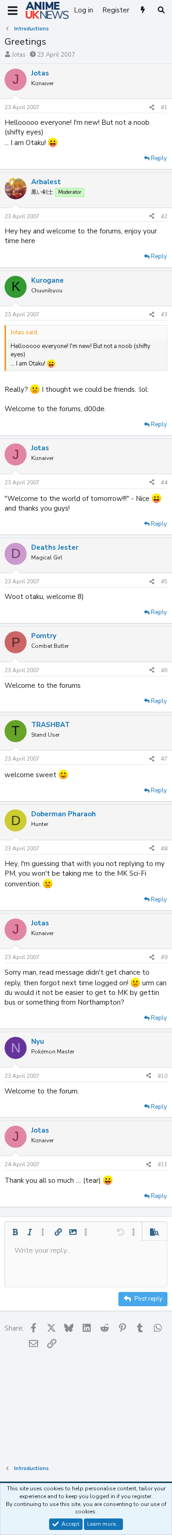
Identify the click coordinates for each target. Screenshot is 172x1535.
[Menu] (12, 10)
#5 (164, 581)
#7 (164, 758)
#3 (164, 314)
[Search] (161, 10)
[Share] (152, 107)
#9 (164, 957)
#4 (164, 482)
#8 (164, 848)
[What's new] (143, 10)
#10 (162, 1076)
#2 (164, 216)
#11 (162, 1164)
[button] (15, 1232)
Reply (159, 158)
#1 (164, 107)
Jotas (19, 55)
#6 (164, 670)
